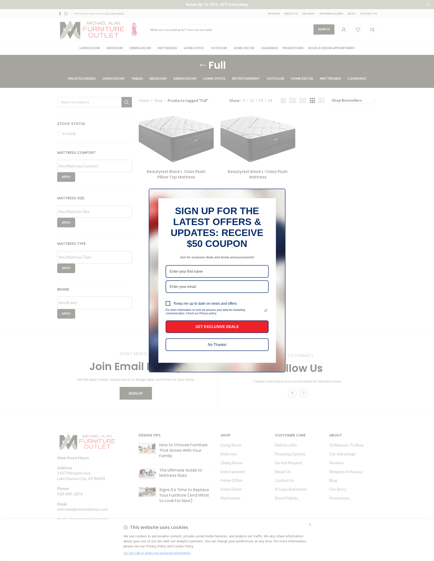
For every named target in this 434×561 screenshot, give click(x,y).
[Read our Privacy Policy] (266, 310)
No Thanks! (217, 345)
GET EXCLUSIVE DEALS (217, 327)
